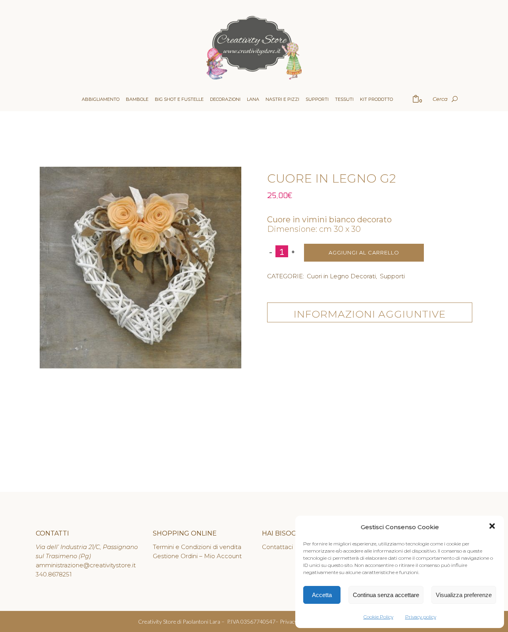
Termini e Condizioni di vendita (197, 547)
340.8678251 (54, 574)
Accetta (322, 595)
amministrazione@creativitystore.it (86, 565)
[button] (492, 527)
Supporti (392, 276)
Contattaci (277, 547)
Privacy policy (420, 617)
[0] (415, 99)
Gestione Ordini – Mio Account (197, 556)
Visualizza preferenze (464, 595)
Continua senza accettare (386, 595)
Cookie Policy (378, 617)
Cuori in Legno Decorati (341, 276)
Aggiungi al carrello (364, 252)
